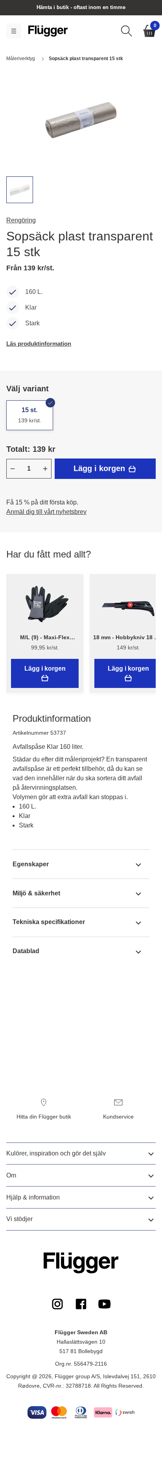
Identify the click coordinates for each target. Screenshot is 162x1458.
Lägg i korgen (100, 468)
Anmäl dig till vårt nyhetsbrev (46, 511)
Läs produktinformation (38, 343)
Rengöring (21, 220)
